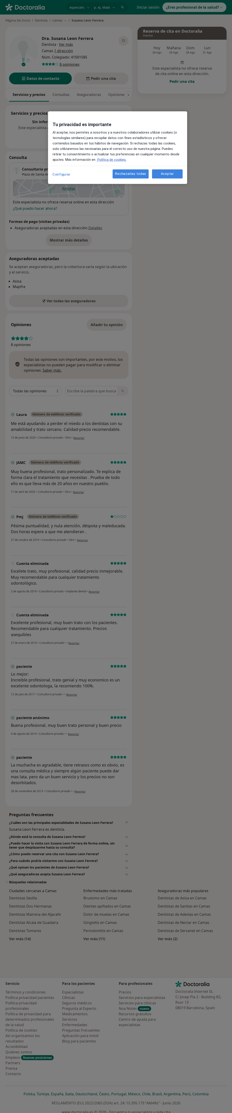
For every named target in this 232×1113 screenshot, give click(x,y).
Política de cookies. (111, 160)
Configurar (61, 174)
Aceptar (167, 174)
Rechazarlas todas (130, 174)
